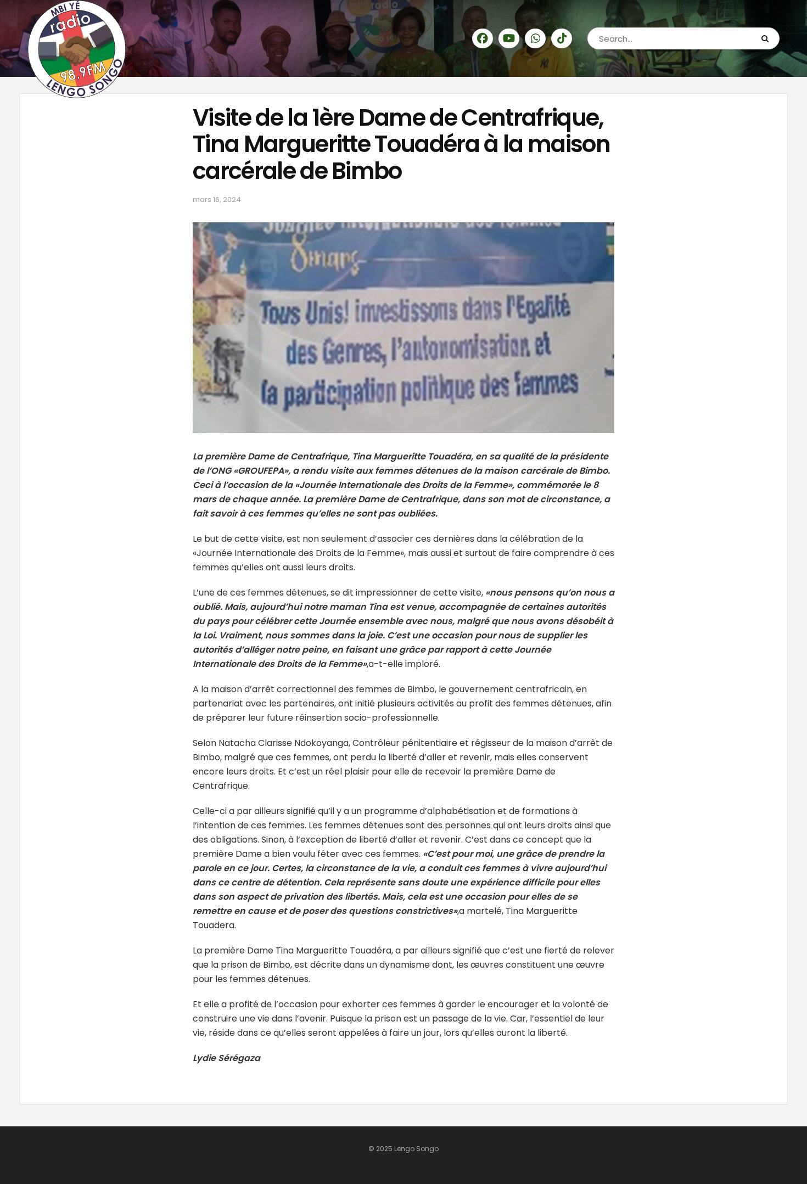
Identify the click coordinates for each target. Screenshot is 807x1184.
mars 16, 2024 (217, 199)
